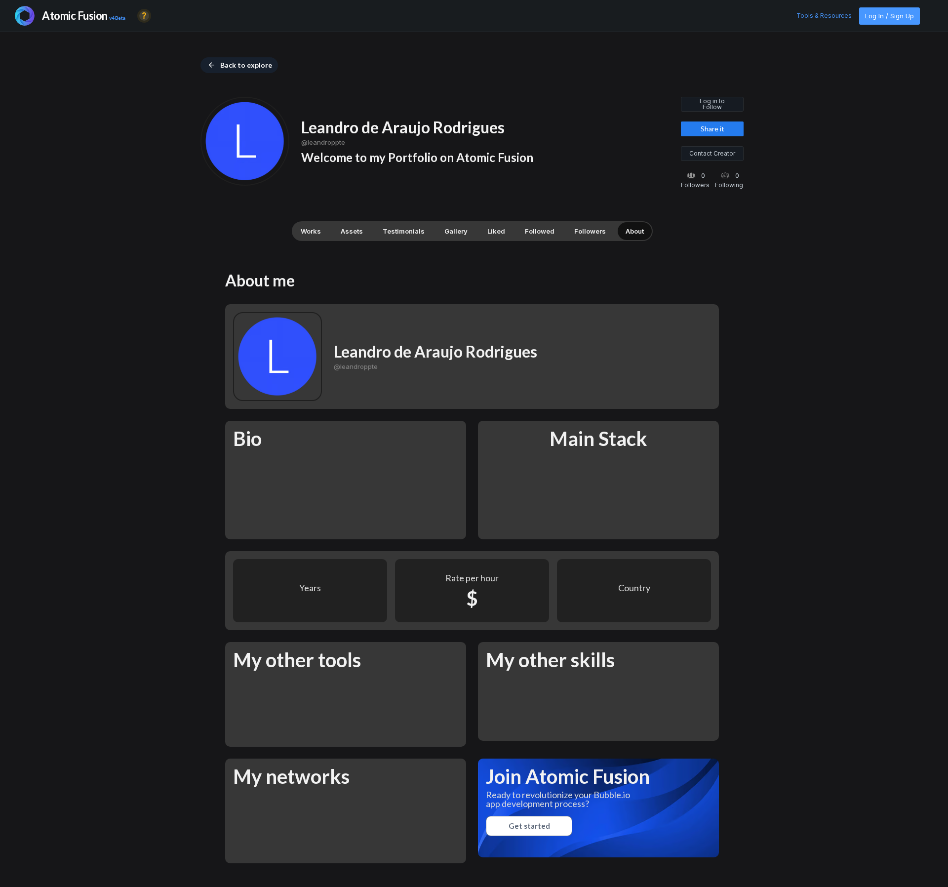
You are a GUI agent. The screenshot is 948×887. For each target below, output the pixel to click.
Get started (529, 825)
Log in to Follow (712, 104)
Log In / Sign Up (889, 16)
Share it (712, 128)
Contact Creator (712, 153)
